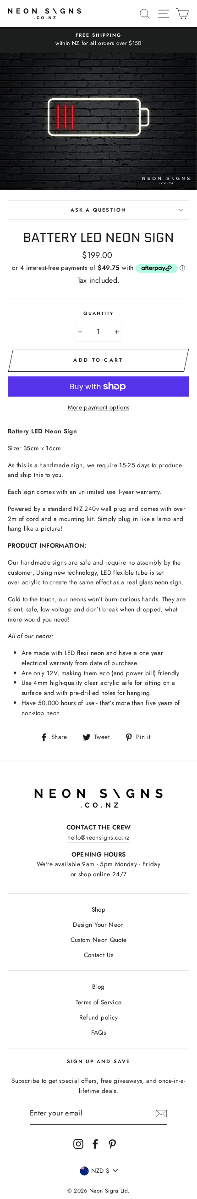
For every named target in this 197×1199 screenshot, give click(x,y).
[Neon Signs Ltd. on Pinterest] (112, 1143)
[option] (98, 40)
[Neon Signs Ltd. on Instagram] (78, 1143)
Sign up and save (99, 1061)
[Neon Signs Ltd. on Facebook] (95, 1143)
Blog (98, 986)
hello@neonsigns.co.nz (98, 837)
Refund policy (98, 1017)
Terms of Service (98, 1002)
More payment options (99, 407)
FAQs (98, 1032)
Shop (98, 909)
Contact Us (98, 954)
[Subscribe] (161, 1113)
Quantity (98, 313)
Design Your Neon (98, 924)
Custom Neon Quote (99, 939)
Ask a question (98, 209)
